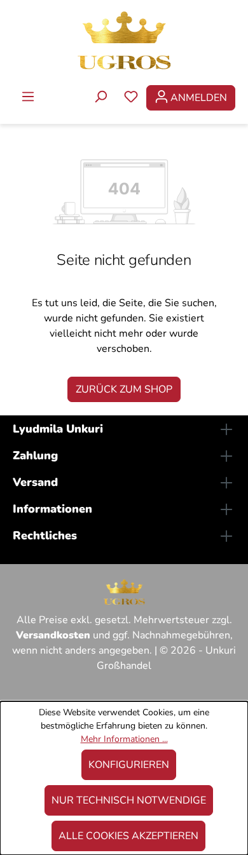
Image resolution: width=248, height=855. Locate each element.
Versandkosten (53, 635)
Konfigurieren (128, 765)
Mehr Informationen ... (124, 739)
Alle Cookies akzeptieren (128, 836)
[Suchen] (100, 98)
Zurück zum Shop (124, 389)
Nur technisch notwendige (129, 800)
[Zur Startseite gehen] (124, 40)
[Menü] (28, 98)
